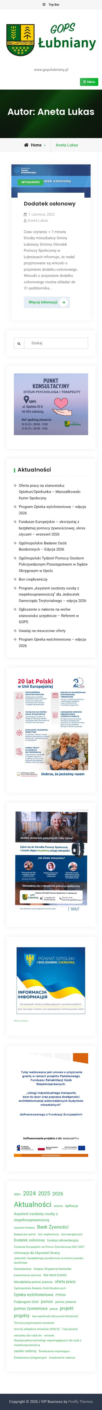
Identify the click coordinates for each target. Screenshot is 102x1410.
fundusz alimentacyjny (62, 1240)
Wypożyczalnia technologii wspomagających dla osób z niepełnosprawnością (47, 1343)
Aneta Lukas (37, 220)
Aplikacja (71, 1206)
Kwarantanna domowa (27, 1275)
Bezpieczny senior (25, 1234)
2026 (57, 1194)
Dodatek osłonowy (50, 203)
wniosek (49, 1335)
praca (54, 1309)
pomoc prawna (65, 1302)
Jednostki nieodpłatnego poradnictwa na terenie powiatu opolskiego (48, 1260)
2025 (44, 1193)
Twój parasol (70, 1329)
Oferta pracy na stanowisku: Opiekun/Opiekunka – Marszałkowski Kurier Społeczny (49, 491)
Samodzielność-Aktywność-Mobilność (55, 1316)
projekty (22, 1315)
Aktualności (30, 182)
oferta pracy (65, 1281)
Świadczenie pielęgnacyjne (30, 1357)
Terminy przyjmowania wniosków (34, 1323)
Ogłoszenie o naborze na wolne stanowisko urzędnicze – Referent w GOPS (49, 615)
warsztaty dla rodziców (28, 1335)
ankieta (58, 1206)
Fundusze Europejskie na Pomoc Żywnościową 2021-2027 (49, 1247)
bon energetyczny (71, 1234)
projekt (67, 1308)
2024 (29, 1193)
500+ (17, 1194)
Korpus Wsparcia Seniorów (53, 1269)
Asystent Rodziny (24, 1227)
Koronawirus (22, 1269)
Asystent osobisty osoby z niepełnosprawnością (36, 1217)
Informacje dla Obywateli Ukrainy (37, 1253)
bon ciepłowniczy (48, 1234)
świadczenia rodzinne (62, 1357)
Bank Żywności (53, 1227)
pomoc (47, 1301)
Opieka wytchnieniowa (33, 1294)
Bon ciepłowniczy (33, 579)
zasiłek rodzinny (25, 1351)
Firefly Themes (80, 1401)
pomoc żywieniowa (31, 1308)
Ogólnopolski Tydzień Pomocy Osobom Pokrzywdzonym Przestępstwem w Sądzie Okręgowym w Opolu (53, 564)
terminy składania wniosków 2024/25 (37, 1329)
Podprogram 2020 (26, 1302)
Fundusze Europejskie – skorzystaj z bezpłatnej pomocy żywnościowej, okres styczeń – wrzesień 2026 (52, 528)
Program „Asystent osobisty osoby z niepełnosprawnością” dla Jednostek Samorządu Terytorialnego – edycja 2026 (52, 594)
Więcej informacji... (21, 1021)
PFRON (60, 1295)
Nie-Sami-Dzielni (55, 1275)
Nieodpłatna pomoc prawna (33, 1282)
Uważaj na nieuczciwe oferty (42, 631)
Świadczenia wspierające (54, 1351)
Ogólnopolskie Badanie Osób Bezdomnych (40, 1288)
